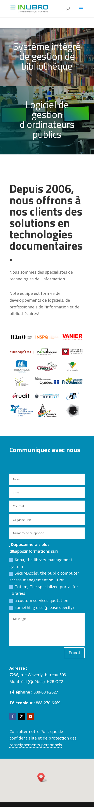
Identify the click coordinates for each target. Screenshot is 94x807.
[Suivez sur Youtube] (30, 716)
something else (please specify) (44, 607)
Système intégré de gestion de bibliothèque (47, 56)
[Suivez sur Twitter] (21, 716)
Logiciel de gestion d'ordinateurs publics (47, 119)
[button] (42, 777)
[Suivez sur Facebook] (12, 716)
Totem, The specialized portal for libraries (43, 590)
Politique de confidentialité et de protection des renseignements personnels (43, 738)
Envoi (74, 653)
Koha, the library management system (40, 563)
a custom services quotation (41, 600)
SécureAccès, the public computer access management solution (44, 576)
